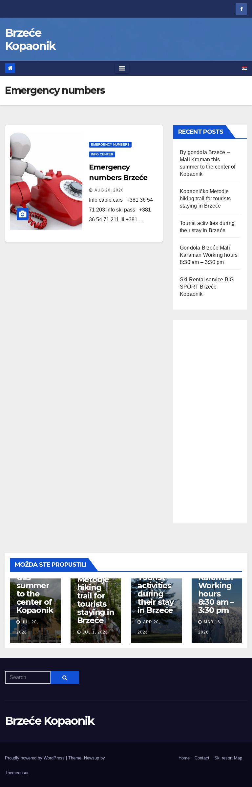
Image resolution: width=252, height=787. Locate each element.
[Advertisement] (210, 421)
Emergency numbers (110, 144)
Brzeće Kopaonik (30, 39)
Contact (202, 758)
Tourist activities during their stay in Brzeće (155, 594)
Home (184, 758)
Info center (102, 154)
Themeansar (16, 772)
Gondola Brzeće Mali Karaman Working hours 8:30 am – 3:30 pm (209, 255)
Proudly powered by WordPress (35, 758)
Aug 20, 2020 (109, 190)
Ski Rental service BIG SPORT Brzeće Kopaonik (207, 287)
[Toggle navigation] (122, 68)
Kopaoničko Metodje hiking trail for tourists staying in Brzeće (205, 199)
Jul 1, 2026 (95, 632)
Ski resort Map (228, 758)
